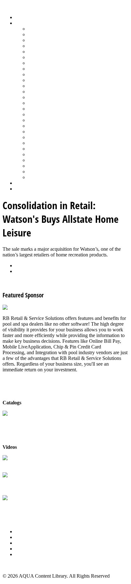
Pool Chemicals (43, 86)
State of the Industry (48, 154)
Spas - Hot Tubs (44, 148)
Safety (34, 120)
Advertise (25, 537)
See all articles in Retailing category (38, 282)
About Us (25, 531)
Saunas (35, 131)
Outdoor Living (43, 177)
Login (21, 188)
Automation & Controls (51, 40)
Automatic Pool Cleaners (53, 34)
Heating (36, 68)
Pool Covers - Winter (49, 97)
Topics (22, 23)
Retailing (37, 114)
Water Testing (42, 160)
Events (22, 543)
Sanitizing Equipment (49, 126)
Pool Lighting (42, 103)
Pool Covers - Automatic (53, 91)
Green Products (43, 63)
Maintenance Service (49, 80)
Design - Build (43, 46)
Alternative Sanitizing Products (59, 28)
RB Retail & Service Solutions (33, 464)
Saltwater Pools (43, 171)
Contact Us (26, 548)
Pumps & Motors (45, 108)
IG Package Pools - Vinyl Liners (60, 74)
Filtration (37, 57)
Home (21, 17)
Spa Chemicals (43, 137)
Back (20, 265)
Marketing (38, 166)
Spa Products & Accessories (56, 143)
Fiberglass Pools (44, 51)
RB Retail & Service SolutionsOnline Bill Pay (33, 507)
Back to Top (15, 565)
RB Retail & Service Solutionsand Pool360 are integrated (33, 484)
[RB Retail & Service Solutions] (36, 307)
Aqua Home (27, 183)
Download (26, 271)
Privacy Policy (30, 554)
